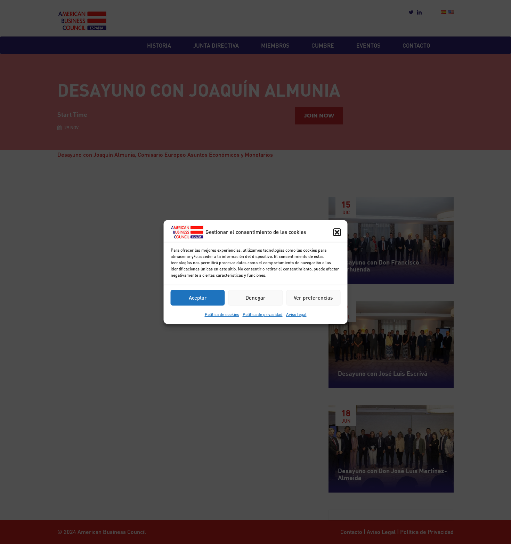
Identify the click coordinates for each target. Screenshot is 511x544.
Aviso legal (296, 314)
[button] (337, 232)
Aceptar (198, 297)
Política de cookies (222, 314)
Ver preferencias (313, 297)
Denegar (255, 297)
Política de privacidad (263, 314)
